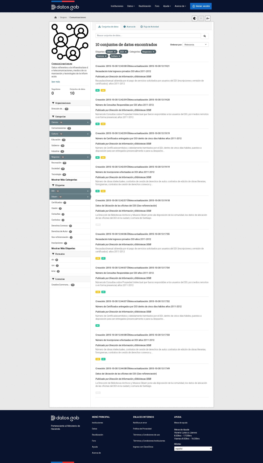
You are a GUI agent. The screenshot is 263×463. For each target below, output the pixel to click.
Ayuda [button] (166, 6)
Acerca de (130, 27)
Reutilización (145, 6)
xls (97, 90)
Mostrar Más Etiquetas (63, 248)
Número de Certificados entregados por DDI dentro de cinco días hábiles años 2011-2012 (138, 138)
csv (103, 90)
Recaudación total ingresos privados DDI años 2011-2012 (123, 71)
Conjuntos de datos (109, 27)
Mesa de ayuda (180, 423)
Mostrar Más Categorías (64, 179)
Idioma (177, 443)
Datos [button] (130, 6)
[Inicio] (55, 17)
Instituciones (117, 6)
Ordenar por (175, 44)
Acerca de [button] (179, 6)
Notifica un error (140, 423)
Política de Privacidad (142, 429)
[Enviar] (205, 36)
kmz (98, 224)
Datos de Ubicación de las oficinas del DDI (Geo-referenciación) (126, 205)
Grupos (63, 17)
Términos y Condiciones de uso (146, 435)
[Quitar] (115, 52)
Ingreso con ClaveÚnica (143, 447)
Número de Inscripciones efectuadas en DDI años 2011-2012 (125, 172)
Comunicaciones (77, 17)
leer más (56, 81)
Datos (94, 429)
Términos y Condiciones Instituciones (149, 441)
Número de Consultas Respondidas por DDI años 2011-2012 (124, 105)
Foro (157, 6)
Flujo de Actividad (151, 27)
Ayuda (95, 447)
